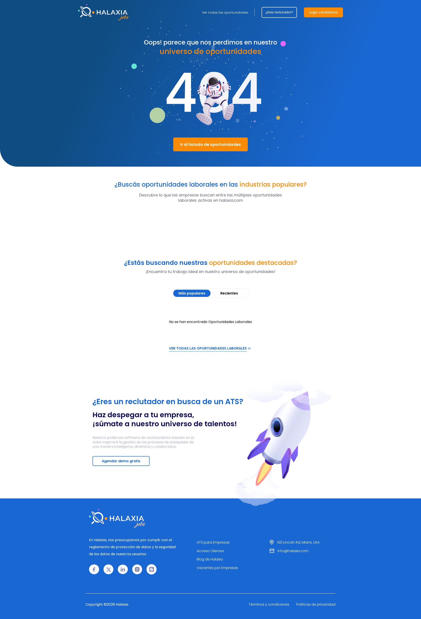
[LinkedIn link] (123, 569)
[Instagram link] (137, 569)
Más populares (191, 293)
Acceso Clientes (210, 550)
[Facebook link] (94, 569)
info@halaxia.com (293, 550)
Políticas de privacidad (315, 604)
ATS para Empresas (213, 542)
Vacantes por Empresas (217, 567)
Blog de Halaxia (210, 559)
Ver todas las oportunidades (225, 12)
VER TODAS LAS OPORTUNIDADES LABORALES (208, 348)
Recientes (229, 293)
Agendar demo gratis (121, 461)
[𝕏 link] (108, 569)
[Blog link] (151, 569)
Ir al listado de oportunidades (210, 144)
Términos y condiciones (269, 604)
